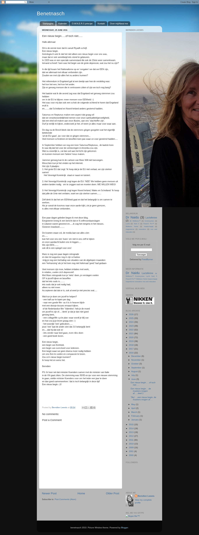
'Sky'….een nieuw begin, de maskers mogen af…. (143, 398)
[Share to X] (88, 407)
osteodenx (142, 229)
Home (81, 493)
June (133, 379)
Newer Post (49, 493)
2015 (131, 424)
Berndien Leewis (146, 496)
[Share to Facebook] (91, 407)
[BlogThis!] (85, 407)
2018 (131, 345)
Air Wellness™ (135, 221)
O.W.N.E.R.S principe (82, 23)
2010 (131, 444)
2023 (131, 326)
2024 (131, 322)
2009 (131, 447)
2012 (131, 436)
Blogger (124, 528)
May (133, 404)
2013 (131, 432)
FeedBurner (147, 259)
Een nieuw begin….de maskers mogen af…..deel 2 (141, 391)
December (136, 356)
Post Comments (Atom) (65, 499)
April (133, 408)
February (135, 416)
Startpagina (48, 23)
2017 (131, 349)
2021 (131, 333)
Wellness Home (132, 226)
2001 (131, 451)
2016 (131, 353)
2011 (131, 440)
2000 (131, 455)
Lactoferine (151, 217)
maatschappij (148, 226)
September (136, 368)
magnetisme (130, 229)
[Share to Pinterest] (94, 407)
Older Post (112, 493)
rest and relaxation (149, 281)
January (135, 420)
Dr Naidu (132, 217)
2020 (131, 337)
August (134, 371)
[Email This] (83, 407)
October (135, 364)
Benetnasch (51, 13)
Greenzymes (149, 221)
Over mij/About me (119, 23)
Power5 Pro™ (148, 224)
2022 (131, 330)
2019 (131, 341)
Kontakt (101, 23)
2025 (131, 318)
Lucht (128, 224)
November (136, 360)
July (133, 375)
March (134, 412)
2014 (131, 428)
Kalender (62, 23)
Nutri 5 (136, 224)
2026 (131, 314)
